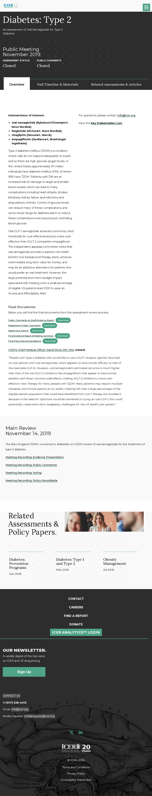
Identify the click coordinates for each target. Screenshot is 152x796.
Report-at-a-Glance (18, 330)
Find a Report (76, 616)
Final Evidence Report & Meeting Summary (31, 336)
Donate (76, 624)
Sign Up (24, 672)
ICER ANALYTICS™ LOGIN (76, 632)
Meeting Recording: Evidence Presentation (35, 457)
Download (63, 320)
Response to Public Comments (24, 325)
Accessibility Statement (76, 779)
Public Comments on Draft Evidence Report (31, 320)
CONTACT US (11, 695)
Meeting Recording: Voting (24, 472)
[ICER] (76, 748)
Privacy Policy (76, 773)
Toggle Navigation (148, 8)
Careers (76, 607)
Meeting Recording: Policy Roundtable (31, 480)
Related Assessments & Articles (116, 84)
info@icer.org (126, 115)
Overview (16, 84)
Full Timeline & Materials (57, 84)
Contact (76, 599)
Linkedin (80, 732)
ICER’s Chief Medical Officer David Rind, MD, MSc (41, 350)
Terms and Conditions (76, 767)
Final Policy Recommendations (24, 341)
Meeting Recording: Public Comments (31, 465)
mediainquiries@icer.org (39, 716)
